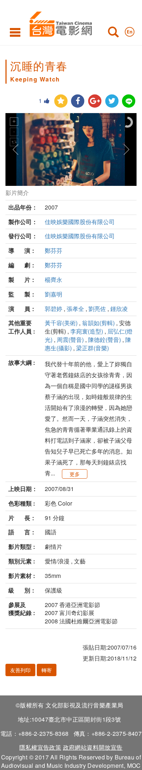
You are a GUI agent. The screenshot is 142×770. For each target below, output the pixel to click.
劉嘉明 (53, 294)
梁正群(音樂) (92, 348)
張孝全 (75, 308)
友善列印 (20, 670)
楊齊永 (53, 279)
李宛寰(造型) (86, 331)
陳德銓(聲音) (104, 339)
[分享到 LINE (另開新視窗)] (129, 101)
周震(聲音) (70, 339)
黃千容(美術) (61, 323)
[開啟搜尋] (113, 33)
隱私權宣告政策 (40, 747)
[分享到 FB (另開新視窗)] (78, 101)
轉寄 (47, 670)
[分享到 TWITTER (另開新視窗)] (112, 101)
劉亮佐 (97, 308)
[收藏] (61, 101)
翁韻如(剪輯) (98, 323)
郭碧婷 (53, 308)
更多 (75, 474)
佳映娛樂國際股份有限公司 (80, 222)
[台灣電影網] (58, 23)
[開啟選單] (15, 32)
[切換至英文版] (129, 30)
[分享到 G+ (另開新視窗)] (95, 101)
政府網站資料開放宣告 (93, 747)
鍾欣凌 (119, 308)
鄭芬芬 (53, 250)
